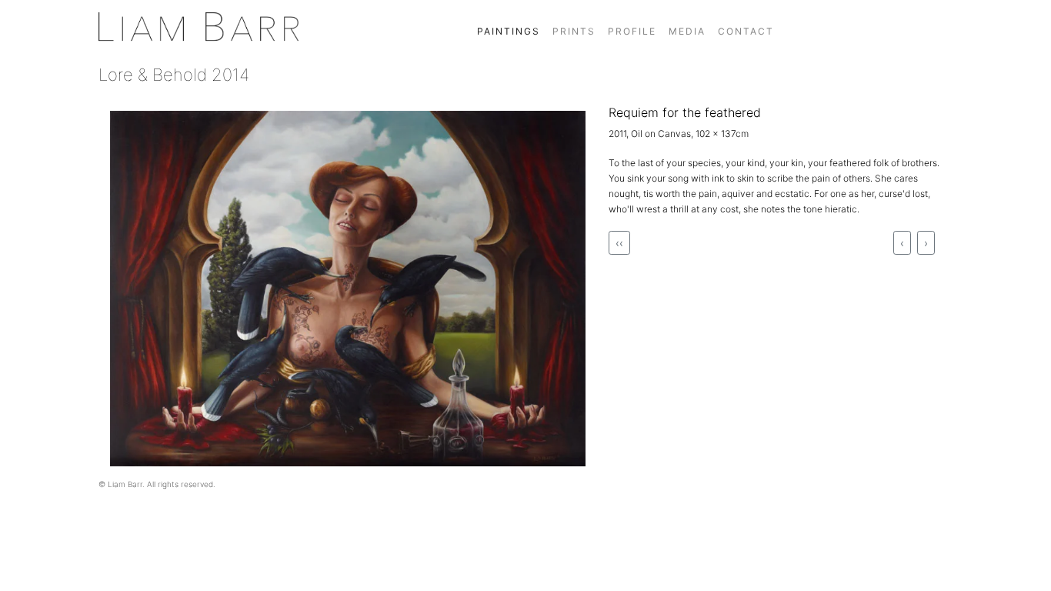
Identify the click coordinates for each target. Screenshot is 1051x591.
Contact (746, 31)
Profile (632, 31)
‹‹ (619, 242)
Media (687, 31)
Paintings (508, 31)
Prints (574, 31)
